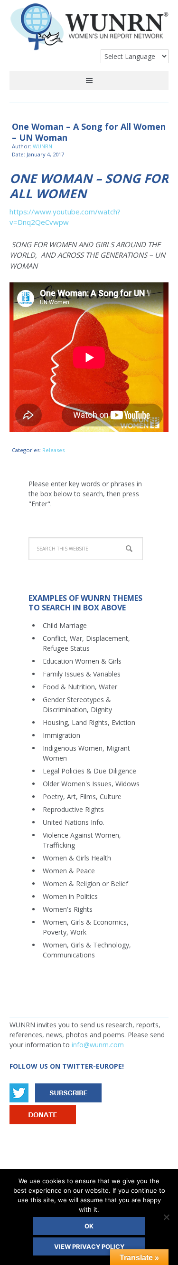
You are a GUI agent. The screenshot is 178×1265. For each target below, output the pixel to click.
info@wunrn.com (98, 1044)
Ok (89, 1226)
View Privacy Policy (89, 1246)
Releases (53, 450)
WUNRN (89, 30)
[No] (166, 1217)
